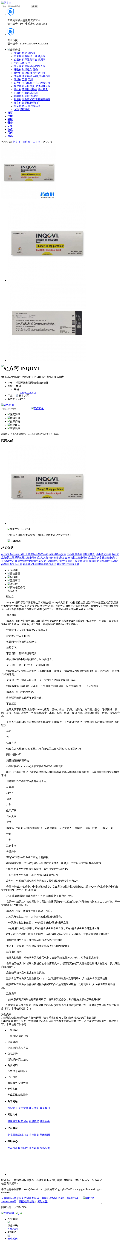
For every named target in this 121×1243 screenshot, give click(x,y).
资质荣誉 (23, 1108)
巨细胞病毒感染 (41, 76)
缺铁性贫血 (10, 561)
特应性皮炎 (28, 86)
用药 (10, 132)
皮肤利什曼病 (42, 86)
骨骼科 (17, 99)
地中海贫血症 (103, 554)
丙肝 (30, 79)
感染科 (17, 76)
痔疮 (24, 106)
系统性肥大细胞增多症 (27, 557)
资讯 (10, 136)
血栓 (67, 557)
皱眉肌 (26, 102)
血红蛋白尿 (7, 557)
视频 (10, 119)
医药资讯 (13, 1148)
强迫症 (34, 96)
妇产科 (17, 82)
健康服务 (45, 1121)
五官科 (17, 102)
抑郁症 (26, 96)
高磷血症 (94, 561)
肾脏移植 (25, 109)
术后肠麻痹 (34, 106)
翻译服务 (23, 1134)
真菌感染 (27, 76)
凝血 (85, 561)
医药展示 (23, 1121)
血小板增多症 (74, 554)
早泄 (27, 63)
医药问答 (23, 1148)
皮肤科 (17, 86)
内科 (16, 109)
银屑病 (41, 59)
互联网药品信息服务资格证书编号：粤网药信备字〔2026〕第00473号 (39, 1198)
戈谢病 (44, 557)
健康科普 (13, 1121)
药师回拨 (39, 408)
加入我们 (34, 1108)
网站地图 (42, 1201)
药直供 (16, 141)
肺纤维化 (27, 69)
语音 (10, 122)
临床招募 (34, 1134)
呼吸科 (17, 69)
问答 (10, 126)
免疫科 (17, 59)
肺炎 (35, 69)
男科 (16, 63)
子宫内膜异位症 (41, 82)
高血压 (34, 92)
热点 (10, 129)
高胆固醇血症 (37, 66)
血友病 (115, 554)
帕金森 (26, 72)
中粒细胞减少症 (37, 561)
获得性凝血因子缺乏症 (70, 561)
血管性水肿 (15, 564)
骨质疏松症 (28, 99)
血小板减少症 (37, 56)
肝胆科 (17, 79)
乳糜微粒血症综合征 (68, 564)
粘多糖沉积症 (30, 564)
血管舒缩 (96, 557)
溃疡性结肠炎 (29, 89)
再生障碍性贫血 (57, 554)
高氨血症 (105, 561)
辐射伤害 (54, 557)
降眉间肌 (35, 102)
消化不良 (43, 89)
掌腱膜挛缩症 (42, 99)
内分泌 (17, 66)
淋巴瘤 (31, 53)
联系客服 (34, 1148)
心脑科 (17, 92)
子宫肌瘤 (27, 82)
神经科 (17, 72)
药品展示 (13, 1134)
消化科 (17, 89)
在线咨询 (9, 405)
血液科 (17, 56)
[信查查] (17, 1213)
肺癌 (24, 53)
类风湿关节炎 (29, 59)
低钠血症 (52, 561)
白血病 (26, 56)
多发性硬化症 (37, 72)
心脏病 (26, 92)
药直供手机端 (27, 1201)
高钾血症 (23, 561)
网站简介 (13, 1108)
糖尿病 (26, 66)
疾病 (10, 116)
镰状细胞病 (108, 557)
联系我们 (45, 1108)
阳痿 (22, 63)
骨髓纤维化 (89, 554)
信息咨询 (34, 1121)
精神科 (17, 96)
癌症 (61, 557)
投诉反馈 (45, 1148)
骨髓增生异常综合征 (36, 554)
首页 (10, 112)
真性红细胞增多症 (81, 557)
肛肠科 (17, 106)
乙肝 (24, 79)
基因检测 (45, 1134)
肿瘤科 (17, 53)
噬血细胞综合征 (47, 564)
